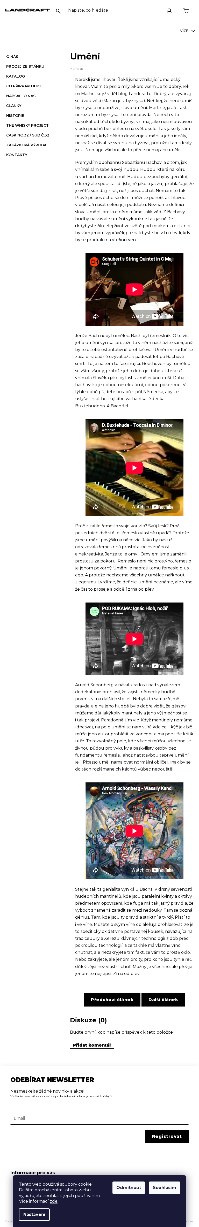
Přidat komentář (92, 1045)
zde (54, 1201)
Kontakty (16, 155)
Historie (15, 115)
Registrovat (167, 1136)
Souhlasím (164, 1187)
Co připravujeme (24, 86)
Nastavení (34, 1214)
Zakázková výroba (26, 145)
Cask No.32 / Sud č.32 (27, 135)
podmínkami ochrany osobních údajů (83, 1096)
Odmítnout (128, 1187)
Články (13, 105)
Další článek (163, 999)
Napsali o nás (20, 96)
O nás (12, 56)
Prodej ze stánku (25, 66)
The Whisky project (27, 125)
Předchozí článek (112, 999)
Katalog (15, 76)
